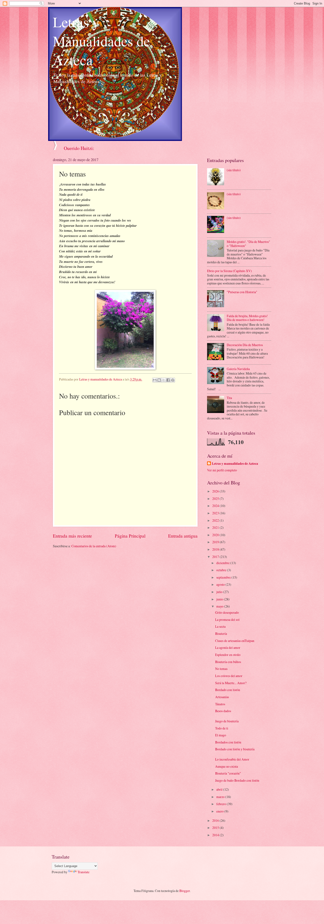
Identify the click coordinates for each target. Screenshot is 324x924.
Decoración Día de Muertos (245, 345)
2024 (216, 505)
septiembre (223, 577)
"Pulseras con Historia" (242, 292)
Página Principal (130, 536)
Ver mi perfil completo (222, 470)
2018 (216, 549)
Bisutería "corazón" (228, 773)
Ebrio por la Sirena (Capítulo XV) (229, 271)
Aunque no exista (226, 766)
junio (220, 599)
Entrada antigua (183, 536)
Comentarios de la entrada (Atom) (93, 546)
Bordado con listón (227, 689)
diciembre (223, 563)
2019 (216, 542)
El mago (220, 735)
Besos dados (223, 711)
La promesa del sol (227, 619)
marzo (220, 796)
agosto (221, 584)
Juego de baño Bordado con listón (237, 780)
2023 (216, 513)
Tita (229, 397)
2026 (216, 491)
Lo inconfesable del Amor (232, 759)
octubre (221, 570)
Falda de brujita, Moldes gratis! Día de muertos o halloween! (247, 318)
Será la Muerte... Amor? (230, 683)
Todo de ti (221, 728)
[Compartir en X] (163, 380)
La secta (220, 626)
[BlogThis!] (159, 380)
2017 (216, 556)
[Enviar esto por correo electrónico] (154, 380)
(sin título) (234, 170)
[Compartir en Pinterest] (172, 380)
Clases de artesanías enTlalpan (234, 640)
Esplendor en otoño (228, 654)
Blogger (184, 890)
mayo (220, 606)
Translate (83, 872)
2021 (216, 527)
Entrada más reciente (72, 536)
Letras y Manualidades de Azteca (101, 40)
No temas (221, 668)
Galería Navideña (238, 369)
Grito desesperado (227, 612)
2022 (216, 520)
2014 (216, 835)
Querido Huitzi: (79, 148)
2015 (216, 827)
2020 (216, 535)
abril (219, 789)
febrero (221, 804)
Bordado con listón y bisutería (235, 749)
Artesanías (222, 697)
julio (219, 592)
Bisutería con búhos (228, 661)
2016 (216, 820)
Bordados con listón (228, 742)
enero (220, 811)
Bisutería (221, 633)
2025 (216, 498)
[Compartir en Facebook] (168, 380)
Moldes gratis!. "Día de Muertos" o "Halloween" (248, 243)
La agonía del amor (227, 647)
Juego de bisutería (227, 721)
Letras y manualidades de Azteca (235, 463)
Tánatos (220, 704)
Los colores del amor (228, 675)
